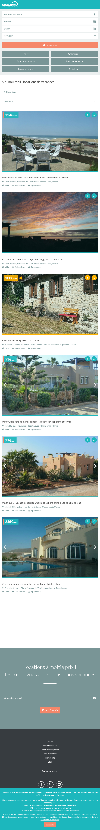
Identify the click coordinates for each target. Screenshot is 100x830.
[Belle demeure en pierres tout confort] (50, 304)
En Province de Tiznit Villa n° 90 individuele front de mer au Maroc (35, 177)
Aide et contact (50, 753)
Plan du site (50, 758)
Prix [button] (25, 53)
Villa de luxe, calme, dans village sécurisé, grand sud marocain (32, 259)
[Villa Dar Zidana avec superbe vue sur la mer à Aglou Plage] (50, 547)
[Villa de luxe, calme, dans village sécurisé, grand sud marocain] (50, 222)
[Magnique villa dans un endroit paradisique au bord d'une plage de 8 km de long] (50, 466)
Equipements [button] (25, 69)
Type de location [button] (25, 61)
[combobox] (50, 35)
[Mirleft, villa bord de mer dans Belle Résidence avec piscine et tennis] (50, 385)
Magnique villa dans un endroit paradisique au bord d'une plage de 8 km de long (41, 502)
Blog (50, 762)
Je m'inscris (51, 710)
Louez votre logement (50, 749)
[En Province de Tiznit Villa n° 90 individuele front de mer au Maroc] (50, 141)
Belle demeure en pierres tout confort (21, 340)
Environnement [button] (74, 61)
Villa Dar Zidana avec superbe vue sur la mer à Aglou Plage (31, 583)
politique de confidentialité (49, 800)
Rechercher (51, 45)
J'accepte (50, 825)
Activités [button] (74, 69)
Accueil (50, 741)
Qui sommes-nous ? (50, 745)
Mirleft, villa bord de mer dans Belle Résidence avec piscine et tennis (36, 421)
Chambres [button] (73, 53)
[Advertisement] (50, 622)
